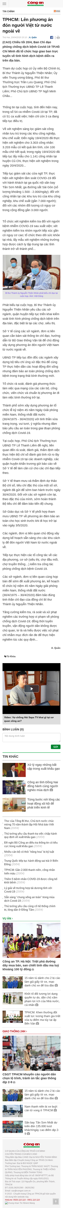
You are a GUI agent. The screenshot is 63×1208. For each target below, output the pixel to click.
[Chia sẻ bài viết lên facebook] (51, 37)
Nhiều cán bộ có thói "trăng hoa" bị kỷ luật (29, 851)
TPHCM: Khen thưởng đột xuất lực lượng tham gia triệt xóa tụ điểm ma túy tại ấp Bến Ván (42, 1018)
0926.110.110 (19, 1200)
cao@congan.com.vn (21, 1191)
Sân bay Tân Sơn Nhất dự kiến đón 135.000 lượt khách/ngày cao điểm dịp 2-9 (42, 1128)
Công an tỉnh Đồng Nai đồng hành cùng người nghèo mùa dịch (42, 786)
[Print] (58, 37)
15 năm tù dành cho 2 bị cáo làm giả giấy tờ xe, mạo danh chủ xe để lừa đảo (42, 981)
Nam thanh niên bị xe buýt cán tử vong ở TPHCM (41, 1108)
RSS (58, 11)
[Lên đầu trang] (56, 1202)
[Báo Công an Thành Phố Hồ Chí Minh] (35, 3)
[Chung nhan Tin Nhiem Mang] (20, 1203)
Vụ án (7, 918)
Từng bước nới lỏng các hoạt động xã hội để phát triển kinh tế (43, 803)
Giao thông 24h (14, 1031)
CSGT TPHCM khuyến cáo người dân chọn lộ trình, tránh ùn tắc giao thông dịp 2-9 (29, 1078)
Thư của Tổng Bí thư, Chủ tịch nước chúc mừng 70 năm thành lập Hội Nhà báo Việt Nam (29, 825)
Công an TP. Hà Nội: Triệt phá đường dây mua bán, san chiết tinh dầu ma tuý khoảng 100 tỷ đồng (31, 965)
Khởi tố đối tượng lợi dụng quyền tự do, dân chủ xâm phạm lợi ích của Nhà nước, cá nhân (42, 999)
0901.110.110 (33, 1200)
